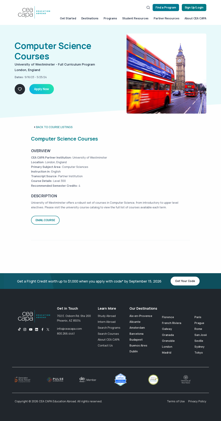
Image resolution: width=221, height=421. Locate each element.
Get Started (68, 18)
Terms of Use (176, 401)
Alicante (134, 322)
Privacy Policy (197, 401)
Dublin (133, 351)
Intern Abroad (107, 322)
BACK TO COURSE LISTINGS (54, 127)
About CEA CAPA (195, 18)
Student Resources (135, 18)
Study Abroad (107, 316)
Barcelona (136, 334)
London (167, 347)
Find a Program (166, 7)
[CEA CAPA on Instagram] (25, 329)
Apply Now (41, 89)
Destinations (90, 18)
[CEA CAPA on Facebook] (42, 329)
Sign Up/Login (194, 7)
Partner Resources (166, 18)
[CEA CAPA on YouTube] (30, 329)
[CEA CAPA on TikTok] (18, 329)
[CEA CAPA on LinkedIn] (36, 329)
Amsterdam (137, 328)
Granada (168, 335)
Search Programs (109, 328)
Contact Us (105, 345)
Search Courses (108, 334)
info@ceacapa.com (69, 329)
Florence (168, 317)
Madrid (166, 352)
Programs (110, 18)
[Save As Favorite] (20, 89)
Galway (167, 329)
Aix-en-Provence (140, 316)
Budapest (135, 339)
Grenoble (168, 341)
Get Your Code (185, 281)
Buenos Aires (138, 345)
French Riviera (171, 323)
